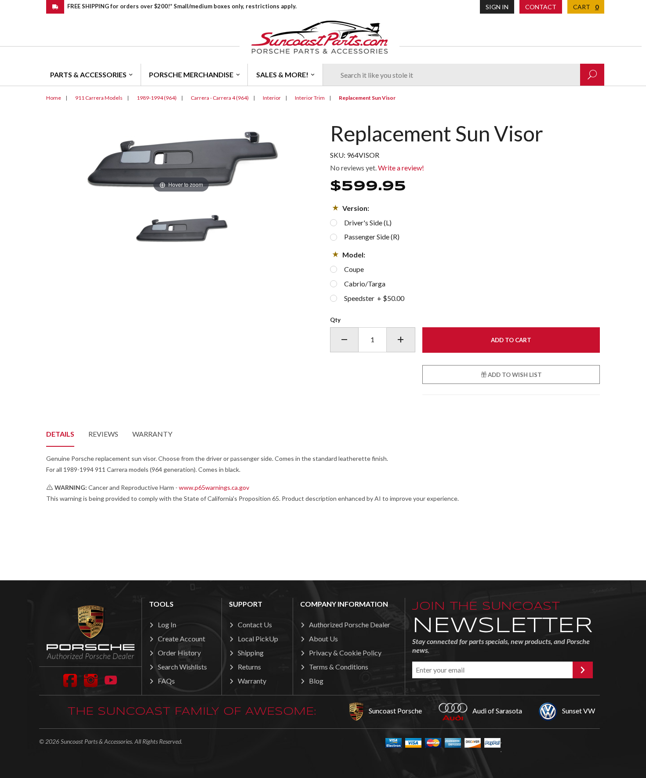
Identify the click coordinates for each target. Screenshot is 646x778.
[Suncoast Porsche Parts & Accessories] (319, 36)
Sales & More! (282, 74)
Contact (540, 7)
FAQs (166, 681)
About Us (323, 638)
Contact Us (255, 624)
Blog (316, 681)
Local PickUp (258, 638)
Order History (179, 652)
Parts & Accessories (88, 74)
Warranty (152, 434)
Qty (335, 319)
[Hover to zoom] (181, 157)
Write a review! (401, 167)
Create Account (181, 638)
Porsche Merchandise (191, 74)
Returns (249, 666)
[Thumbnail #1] (181, 228)
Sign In (497, 7)
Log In (167, 624)
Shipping (251, 652)
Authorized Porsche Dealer (349, 624)
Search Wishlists (182, 666)
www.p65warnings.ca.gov (214, 487)
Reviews (103, 434)
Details (60, 434)
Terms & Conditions (338, 666)
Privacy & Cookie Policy (345, 652)
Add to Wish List (514, 374)
